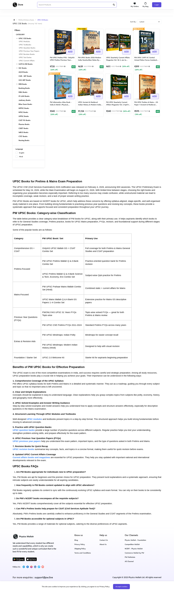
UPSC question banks (24, 430)
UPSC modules (34, 419)
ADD (70, 51)
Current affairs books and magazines (31, 457)
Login (157, 5)
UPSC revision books (23, 449)
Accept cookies (121, 587)
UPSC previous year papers (27, 441)
